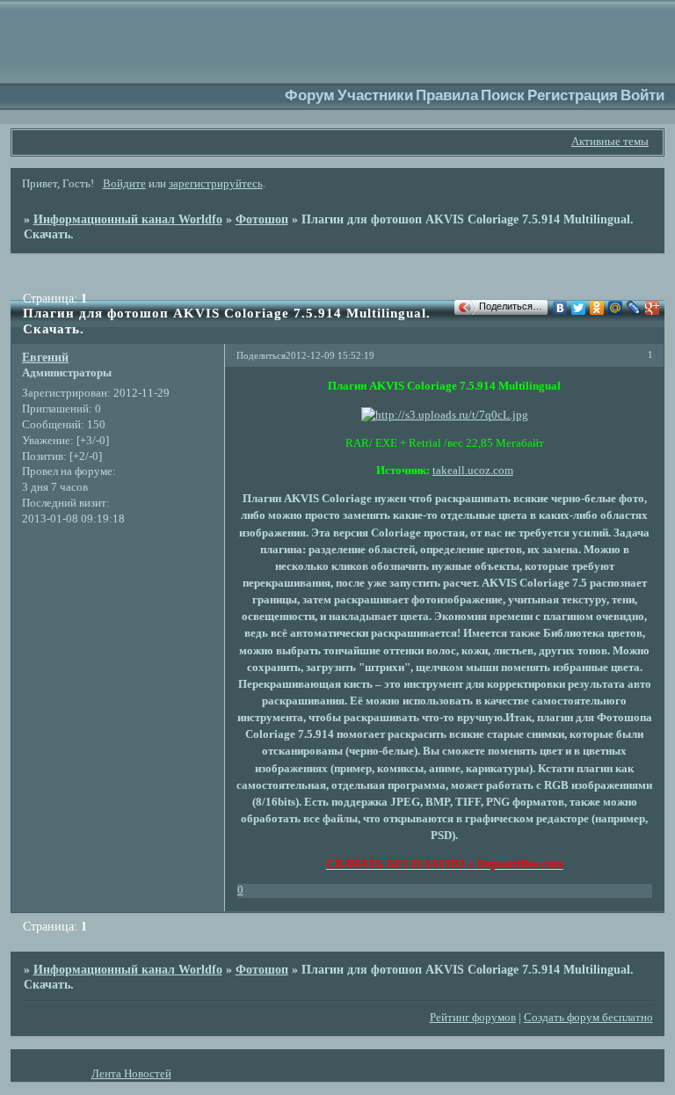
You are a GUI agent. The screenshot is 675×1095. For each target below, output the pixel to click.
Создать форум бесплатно (588, 1017)
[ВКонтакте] (560, 307)
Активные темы (610, 141)
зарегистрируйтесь (216, 184)
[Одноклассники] (597, 307)
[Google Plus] (652, 307)
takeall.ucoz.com (472, 470)
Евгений (45, 357)
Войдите (124, 184)
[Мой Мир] (615, 307)
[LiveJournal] (634, 307)
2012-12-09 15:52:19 (330, 355)
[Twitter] (579, 307)
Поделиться (261, 355)
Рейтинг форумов (473, 1017)
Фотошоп (262, 219)
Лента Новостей (131, 1074)
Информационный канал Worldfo (127, 219)
